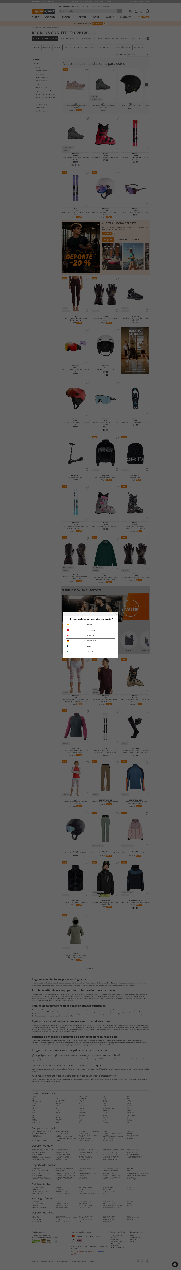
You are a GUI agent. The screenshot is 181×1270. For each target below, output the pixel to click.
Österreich (90, 630)
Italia (90, 652)
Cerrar (116, 614)
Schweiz (90, 635)
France (90, 646)
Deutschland (90, 641)
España (90, 625)
